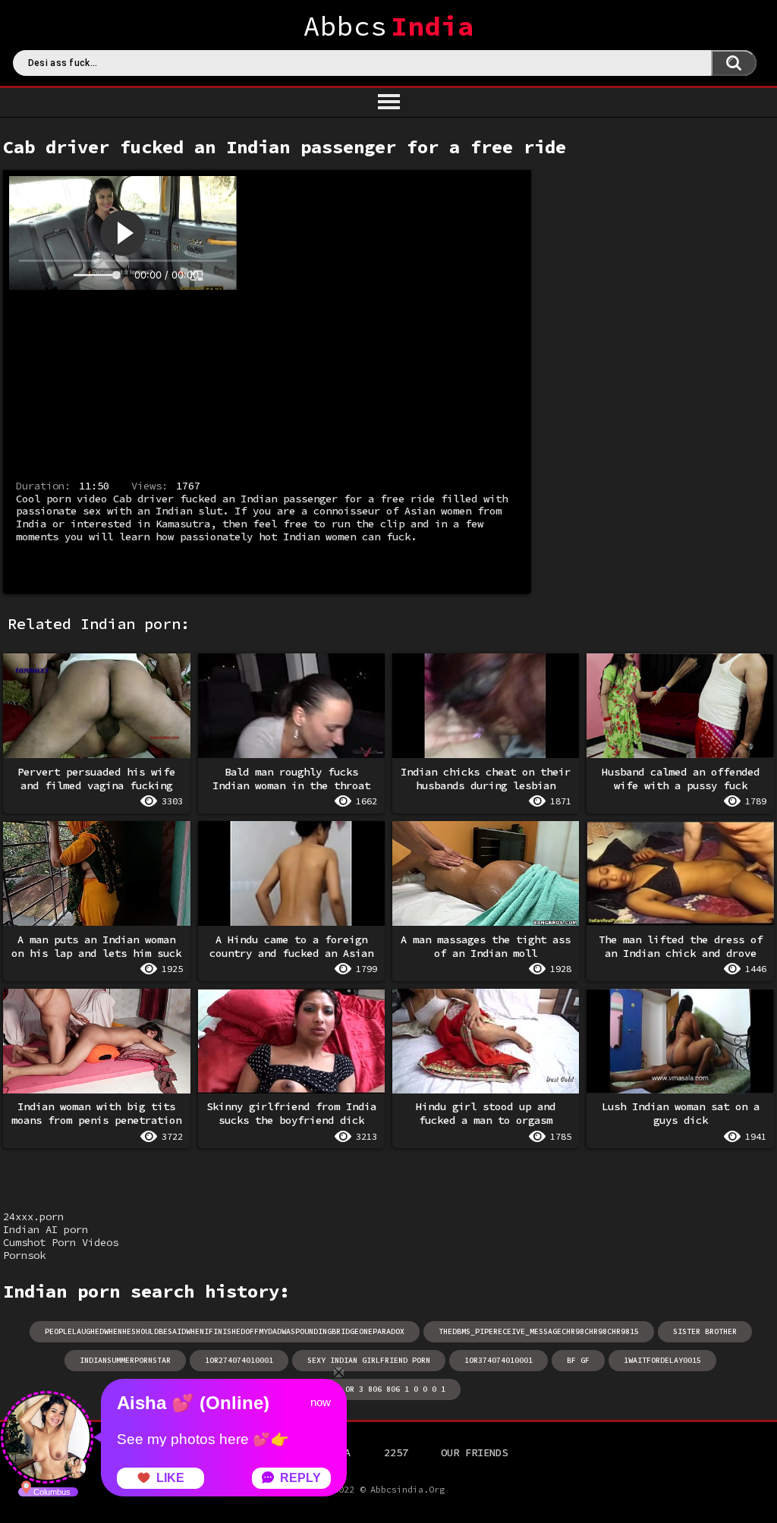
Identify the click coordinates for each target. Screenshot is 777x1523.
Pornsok (24, 1255)
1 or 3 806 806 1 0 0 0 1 (390, 1389)
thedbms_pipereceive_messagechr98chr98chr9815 (539, 1331)
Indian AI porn (45, 1229)
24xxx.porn (33, 1216)
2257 (396, 1452)
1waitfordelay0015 (662, 1360)
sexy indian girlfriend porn (368, 1360)
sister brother (705, 1331)
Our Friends (474, 1452)
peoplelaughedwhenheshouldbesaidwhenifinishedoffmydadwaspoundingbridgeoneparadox (224, 1331)
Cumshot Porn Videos (60, 1242)
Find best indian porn (734, 63)
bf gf (578, 1360)
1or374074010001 (498, 1360)
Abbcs (389, 26)
